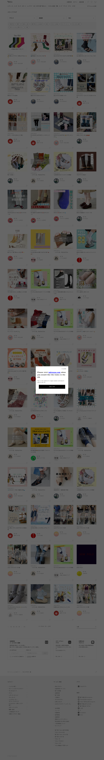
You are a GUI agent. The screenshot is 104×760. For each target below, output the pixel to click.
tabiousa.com (55, 372)
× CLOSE (63, 368)
